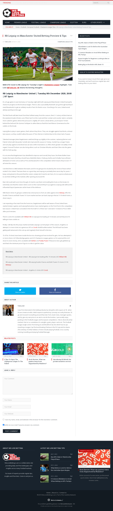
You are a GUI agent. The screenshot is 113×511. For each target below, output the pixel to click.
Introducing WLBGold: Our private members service (62, 360)
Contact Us (63, 493)
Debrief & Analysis (86, 451)
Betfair (33, 241)
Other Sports (96, 22)
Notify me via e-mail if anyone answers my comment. (21, 425)
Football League (38, 22)
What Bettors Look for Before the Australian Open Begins (37, 3)
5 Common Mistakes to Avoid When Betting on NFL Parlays (61, 480)
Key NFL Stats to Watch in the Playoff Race (92, 43)
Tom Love (8, 42)
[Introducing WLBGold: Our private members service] (62, 350)
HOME (7, 22)
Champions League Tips (47, 27)
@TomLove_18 (13, 88)
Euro (84, 22)
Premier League (20, 22)
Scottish (74, 22)
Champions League (58, 22)
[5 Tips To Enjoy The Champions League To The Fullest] (13, 350)
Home (18, 27)
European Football (33, 27)
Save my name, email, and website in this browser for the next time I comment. (31, 420)
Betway (61, 193)
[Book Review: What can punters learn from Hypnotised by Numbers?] (37, 350)
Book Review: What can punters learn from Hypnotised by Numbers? (38, 361)
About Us (55, 493)
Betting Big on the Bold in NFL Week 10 (90, 64)
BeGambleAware (66, 504)
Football (23, 27)
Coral (35, 227)
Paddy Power (43, 241)
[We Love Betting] (14, 12)
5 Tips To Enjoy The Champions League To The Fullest (13, 361)
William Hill (27, 217)
